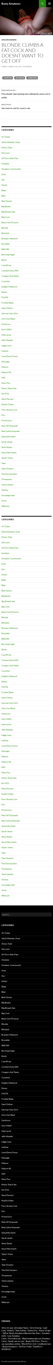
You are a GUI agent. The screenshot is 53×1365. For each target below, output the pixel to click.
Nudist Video (7, 404)
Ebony (4, 292)
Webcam (5, 506)
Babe (3, 190)
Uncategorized (8, 40)
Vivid (3, 500)
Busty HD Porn (33, 1341)
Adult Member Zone (10, 142)
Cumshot (5, 281)
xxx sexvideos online (10, 1344)
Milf (3, 377)
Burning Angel (8, 254)
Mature (4, 367)
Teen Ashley (20, 1330)
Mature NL (6, 372)
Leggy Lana (6, 345)
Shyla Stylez (6, 447)
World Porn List (29, 1344)
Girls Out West (8, 318)
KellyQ (10, 1330)
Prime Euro (6, 420)
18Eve (5, 1333)
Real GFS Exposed (9, 425)
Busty (4, 260)
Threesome (6, 479)
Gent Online (7, 308)
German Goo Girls (9, 313)
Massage (5, 361)
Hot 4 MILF (6, 329)
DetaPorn (37, 1346)
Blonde (4, 228)
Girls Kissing (35, 1328)
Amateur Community (11, 169)
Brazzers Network (9, 238)
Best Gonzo (6, 201)
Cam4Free (6, 265)
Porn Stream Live (9, 409)
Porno (44, 1341)
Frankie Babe (7, 302)
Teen (3, 463)
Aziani (4, 185)
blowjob (20, 78)
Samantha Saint (8, 436)
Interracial (6, 335)
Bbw (3, 195)
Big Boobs (6, 206)
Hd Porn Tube (25, 1346)
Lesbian (4, 351)
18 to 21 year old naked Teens (14, 1328)
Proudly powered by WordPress (13, 1361)
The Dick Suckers (9, 474)
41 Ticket (5, 137)
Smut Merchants (8, 452)
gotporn (27, 66)
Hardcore (32, 78)
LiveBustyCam (44, 1344)
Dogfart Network (9, 286)
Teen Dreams (7, 468)
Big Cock (5, 217)
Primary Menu (49, 3)
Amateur (8, 78)
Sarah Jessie (6, 442)
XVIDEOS (5, 1349)
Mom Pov (5, 383)
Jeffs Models (7, 340)
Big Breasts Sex (8, 211)
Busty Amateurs (10, 3)
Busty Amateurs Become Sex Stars (24, 1333)
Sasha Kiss (32, 1330)
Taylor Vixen (7, 458)
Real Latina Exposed (10, 431)
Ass (3, 179)
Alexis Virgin (45, 1330)
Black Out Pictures (10, 222)
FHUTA (4, 297)
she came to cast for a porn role (15, 106)
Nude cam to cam (16, 1341)
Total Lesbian (7, 484)
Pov (3, 415)
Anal (3, 174)
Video (4, 66)
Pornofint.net (14, 1338)
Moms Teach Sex (8, 388)
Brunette (5, 244)
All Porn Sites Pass (9, 158)
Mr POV (5, 393)
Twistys (4, 490)
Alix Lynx (5, 153)
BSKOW (5, 249)
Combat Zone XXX (9, 270)
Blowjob (5, 233)
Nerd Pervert (7, 399)
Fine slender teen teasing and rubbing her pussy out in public (25, 94)
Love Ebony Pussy (9, 356)
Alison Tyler (6, 147)
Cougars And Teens (10, 276)
